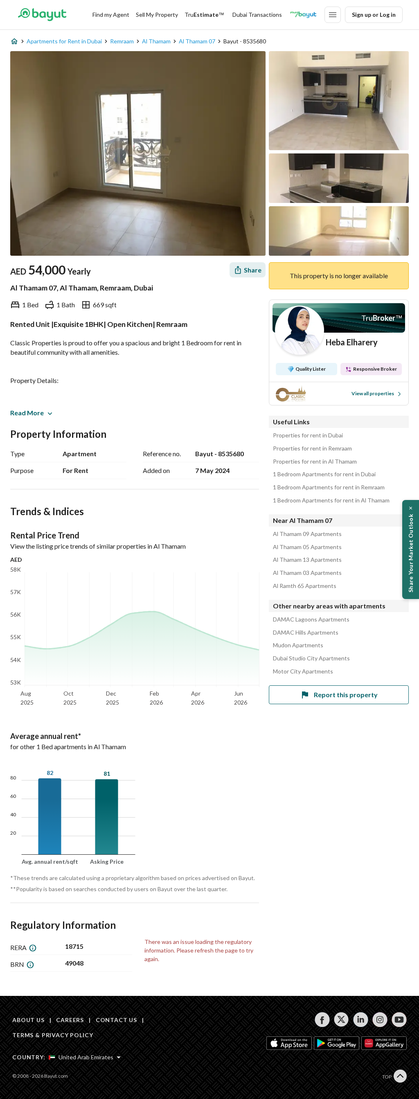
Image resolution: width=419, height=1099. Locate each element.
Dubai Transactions (257, 14)
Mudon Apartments (298, 645)
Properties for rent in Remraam (312, 448)
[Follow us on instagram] (379, 1019)
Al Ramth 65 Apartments (304, 586)
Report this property (346, 694)
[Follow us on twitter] (341, 1019)
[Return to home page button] (42, 14)
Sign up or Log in (374, 14)
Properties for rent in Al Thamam (315, 461)
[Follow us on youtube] (399, 1019)
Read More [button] (27, 413)
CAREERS (70, 1019)
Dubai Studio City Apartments (311, 658)
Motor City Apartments (303, 671)
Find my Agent (110, 14)
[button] (410, 549)
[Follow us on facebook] (322, 1019)
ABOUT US (28, 1019)
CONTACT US (116, 1019)
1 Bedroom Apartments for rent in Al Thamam (331, 500)
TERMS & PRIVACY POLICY (52, 1034)
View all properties (372, 393)
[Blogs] (303, 15)
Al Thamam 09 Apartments (307, 534)
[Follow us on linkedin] (360, 1019)
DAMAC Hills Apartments (305, 632)
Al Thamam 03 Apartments (307, 573)
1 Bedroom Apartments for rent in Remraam (329, 487)
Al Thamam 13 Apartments (307, 559)
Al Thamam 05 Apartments (307, 547)
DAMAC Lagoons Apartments (311, 619)
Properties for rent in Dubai (308, 435)
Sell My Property (157, 14)
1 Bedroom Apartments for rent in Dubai (324, 474)
